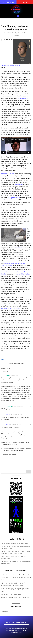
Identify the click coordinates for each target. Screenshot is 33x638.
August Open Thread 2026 (12, 594)
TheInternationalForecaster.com (11, 65)
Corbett (8, 33)
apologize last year (14, 198)
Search (28, 471)
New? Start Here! (8, 2)
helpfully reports (23, 98)
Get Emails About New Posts (16, 622)
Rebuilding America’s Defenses (11, 308)
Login (25, 2)
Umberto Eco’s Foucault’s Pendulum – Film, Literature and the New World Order (16, 577)
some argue (15, 325)
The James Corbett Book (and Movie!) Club (14, 543)
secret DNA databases (24, 274)
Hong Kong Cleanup (7, 174)
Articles (23, 33)
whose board (19, 184)
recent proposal (19, 248)
